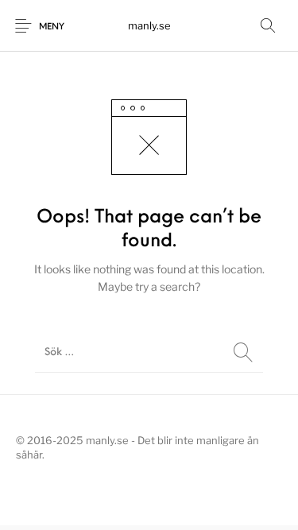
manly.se (149, 25)
